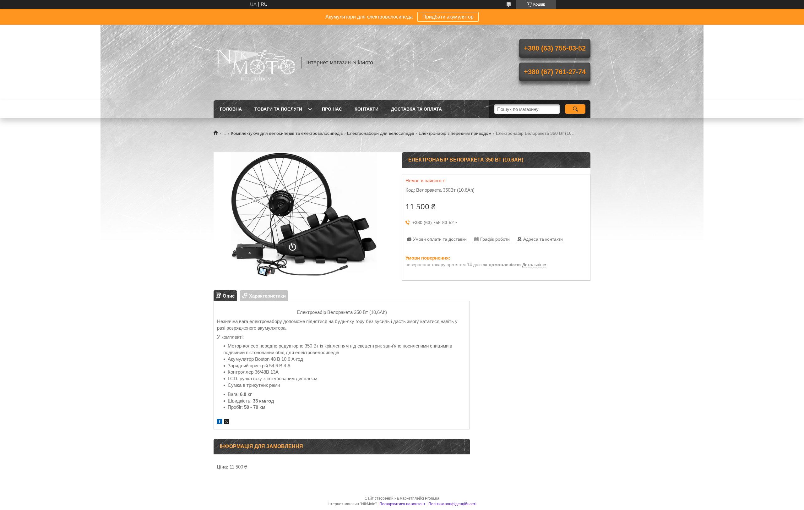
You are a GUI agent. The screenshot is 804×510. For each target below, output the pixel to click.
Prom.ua (432, 498)
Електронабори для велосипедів (380, 133)
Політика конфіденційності (452, 504)
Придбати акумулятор (448, 16)
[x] (226, 422)
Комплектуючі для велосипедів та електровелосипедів (287, 133)
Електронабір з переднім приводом (455, 133)
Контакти (366, 109)
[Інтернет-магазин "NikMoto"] (254, 63)
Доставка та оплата (416, 109)
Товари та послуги (278, 109)
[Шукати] (575, 109)
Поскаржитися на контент (402, 504)
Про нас (332, 109)
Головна (231, 109)
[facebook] (219, 422)
